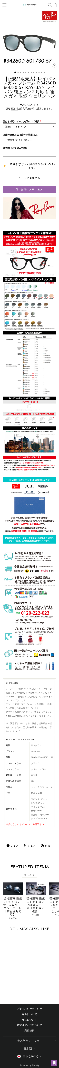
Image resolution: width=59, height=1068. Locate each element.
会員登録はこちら (29, 1040)
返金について (29, 1014)
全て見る (29, 874)
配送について (29, 1019)
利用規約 (29, 1030)
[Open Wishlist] (54, 1063)
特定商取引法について (29, 1025)
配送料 (14, 108)
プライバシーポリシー (29, 1008)
